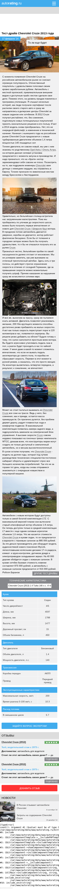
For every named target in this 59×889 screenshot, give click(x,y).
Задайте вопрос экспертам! (29, 726)
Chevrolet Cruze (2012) (14, 742)
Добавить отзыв (30, 788)
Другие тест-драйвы (45, 573)
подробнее (52, 759)
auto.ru (12, 3)
